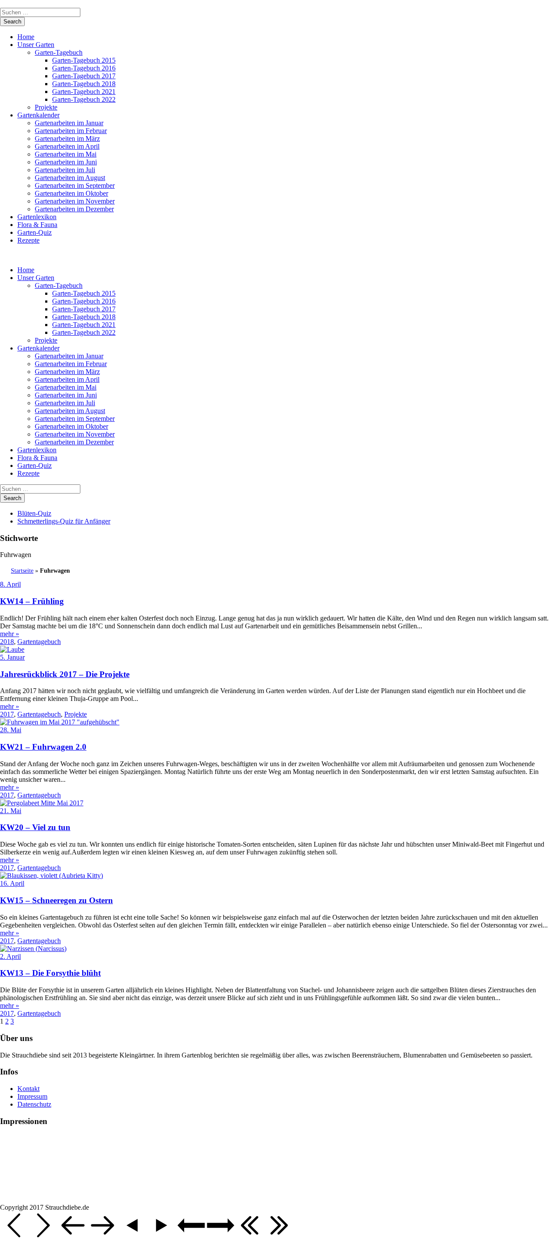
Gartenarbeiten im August (70, 177)
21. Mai (10, 810)
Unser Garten (35, 44)
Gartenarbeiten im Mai (65, 154)
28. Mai (10, 730)
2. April (10, 956)
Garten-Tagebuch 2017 (84, 76)
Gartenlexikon (36, 216)
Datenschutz (34, 1104)
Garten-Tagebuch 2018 (84, 83)
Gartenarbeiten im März (67, 138)
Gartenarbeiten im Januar (69, 123)
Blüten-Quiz (34, 513)
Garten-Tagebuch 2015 (84, 60)
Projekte (46, 107)
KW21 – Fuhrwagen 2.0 (43, 746)
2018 (7, 641)
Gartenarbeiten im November (75, 201)
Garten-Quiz (34, 232)
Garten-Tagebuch (59, 52)
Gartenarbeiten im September (75, 185)
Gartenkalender (38, 115)
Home (25, 36)
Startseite (22, 570)
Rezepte (28, 240)
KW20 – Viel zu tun (35, 827)
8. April (10, 584)
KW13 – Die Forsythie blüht (50, 972)
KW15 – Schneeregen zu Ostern (56, 900)
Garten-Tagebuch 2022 (84, 99)
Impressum (32, 1096)
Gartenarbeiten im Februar (71, 130)
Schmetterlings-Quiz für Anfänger (63, 521)
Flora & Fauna (37, 224)
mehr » (9, 633)
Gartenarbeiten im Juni (66, 162)
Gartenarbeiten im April (67, 146)
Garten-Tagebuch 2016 (84, 68)
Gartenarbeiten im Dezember (74, 209)
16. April (12, 883)
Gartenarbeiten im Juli (65, 169)
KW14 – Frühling (32, 601)
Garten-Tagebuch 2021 (84, 91)
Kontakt (28, 1088)
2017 (7, 714)
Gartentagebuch (39, 641)
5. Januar (12, 657)
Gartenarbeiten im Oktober (71, 193)
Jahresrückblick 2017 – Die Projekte (64, 674)
